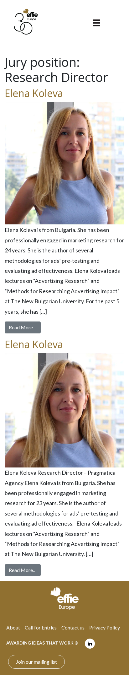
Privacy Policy (104, 627)
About (13, 627)
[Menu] (97, 22)
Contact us (73, 627)
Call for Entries (41, 627)
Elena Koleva (34, 93)
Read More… (25, 327)
